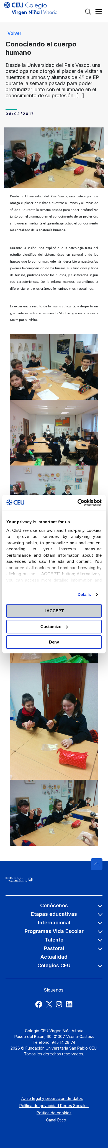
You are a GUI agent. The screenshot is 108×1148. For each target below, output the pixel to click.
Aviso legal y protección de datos (52, 1098)
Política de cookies (54, 1112)
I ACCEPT (54, 610)
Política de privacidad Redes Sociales (54, 1105)
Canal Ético (56, 1120)
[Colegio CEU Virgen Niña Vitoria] (30, 11)
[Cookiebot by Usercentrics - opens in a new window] (78, 502)
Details (84, 594)
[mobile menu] (98, 13)
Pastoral (54, 948)
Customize (50, 626)
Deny (54, 642)
